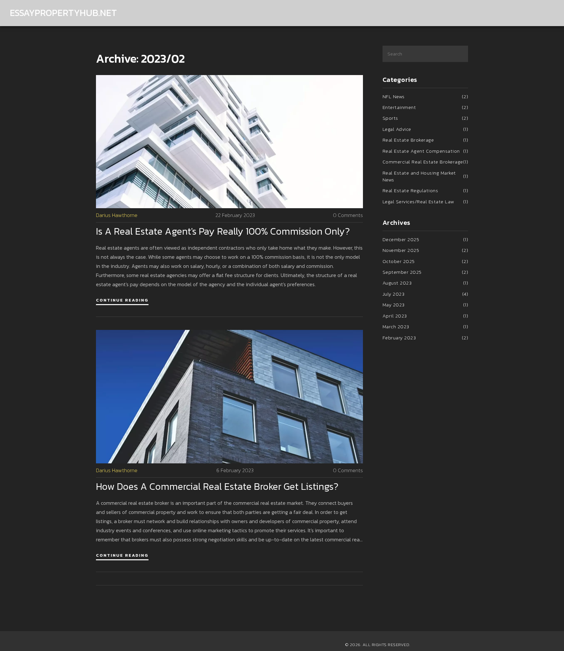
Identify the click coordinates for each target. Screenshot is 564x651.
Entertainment (425, 107)
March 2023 (425, 326)
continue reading (122, 300)
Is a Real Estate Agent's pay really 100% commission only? (223, 231)
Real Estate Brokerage (425, 139)
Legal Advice (425, 129)
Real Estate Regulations (425, 190)
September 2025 (425, 272)
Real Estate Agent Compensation (425, 150)
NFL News (425, 96)
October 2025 (425, 261)
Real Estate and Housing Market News (425, 176)
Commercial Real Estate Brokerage (425, 161)
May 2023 (425, 304)
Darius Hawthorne (116, 215)
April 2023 (425, 315)
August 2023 (425, 282)
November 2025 (425, 250)
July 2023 (425, 293)
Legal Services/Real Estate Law (425, 201)
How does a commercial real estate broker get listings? (217, 486)
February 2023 (425, 337)
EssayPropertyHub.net (63, 13)
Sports (425, 118)
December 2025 (425, 239)
